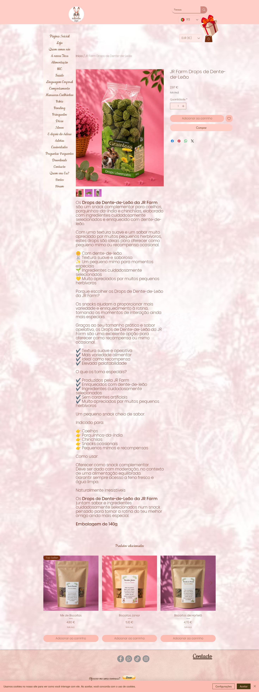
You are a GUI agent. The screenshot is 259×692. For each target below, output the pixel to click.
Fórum (59, 186)
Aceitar (244, 686)
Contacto (59, 166)
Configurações (223, 686)
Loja (59, 42)
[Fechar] (255, 686)
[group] (129, 598)
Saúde (59, 75)
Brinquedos (59, 114)
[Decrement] (173, 106)
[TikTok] (137, 658)
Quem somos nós (59, 49)
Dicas (59, 121)
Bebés (59, 101)
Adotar (59, 140)
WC (59, 68)
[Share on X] (192, 141)
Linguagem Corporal (59, 81)
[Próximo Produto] (211, 583)
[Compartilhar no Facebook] (172, 141)
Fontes (59, 179)
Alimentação (59, 62)
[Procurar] (204, 9)
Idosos (59, 127)
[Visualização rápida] (129, 583)
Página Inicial (60, 36)
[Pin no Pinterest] (179, 141)
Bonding (59, 108)
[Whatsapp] (128, 658)
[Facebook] (120, 658)
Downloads (59, 160)
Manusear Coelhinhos (59, 95)
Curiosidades (59, 147)
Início (79, 56)
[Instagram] (146, 658)
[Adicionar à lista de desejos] (229, 118)
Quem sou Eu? (59, 173)
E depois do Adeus (60, 134)
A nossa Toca (59, 55)
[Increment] (183, 106)
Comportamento (59, 88)
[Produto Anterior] (48, 583)
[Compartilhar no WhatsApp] (186, 141)
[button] (209, 37)
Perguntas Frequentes (59, 153)
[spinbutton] (178, 106)
